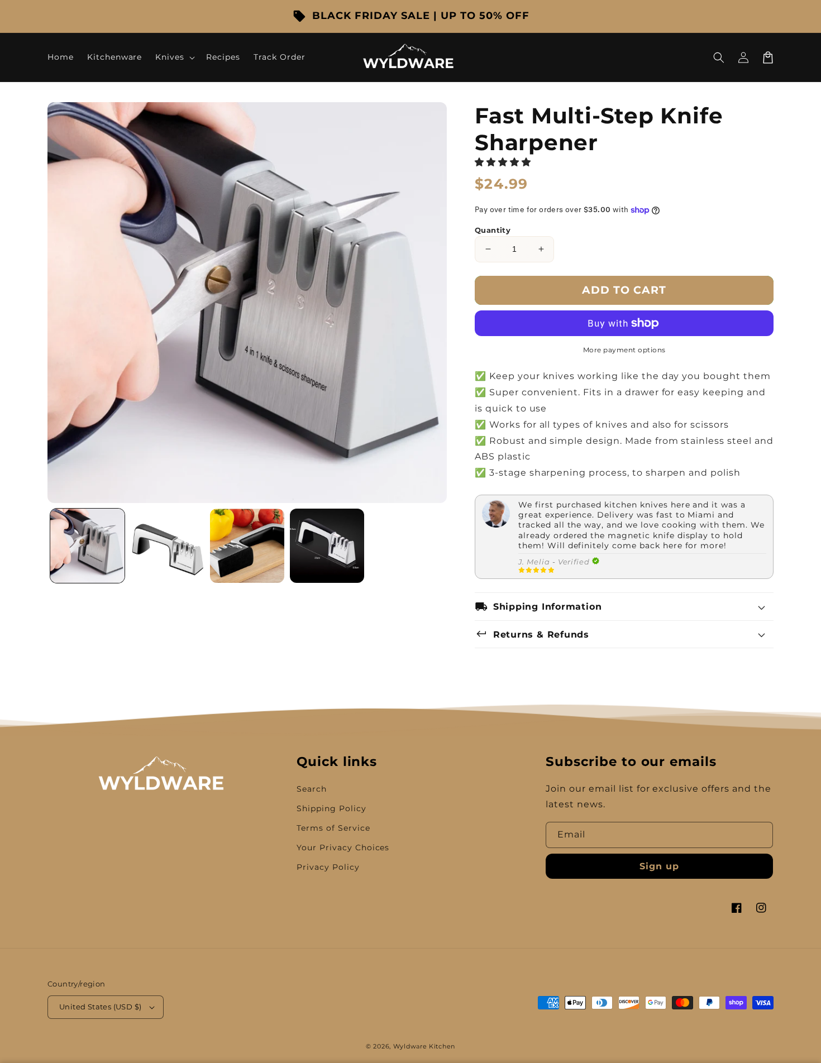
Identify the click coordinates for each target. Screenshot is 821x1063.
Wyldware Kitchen (424, 1046)
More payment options (624, 350)
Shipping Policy (331, 808)
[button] (719, 57)
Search (312, 789)
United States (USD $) (100, 1006)
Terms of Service (333, 828)
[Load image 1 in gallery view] (87, 546)
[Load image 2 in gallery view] (167, 546)
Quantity (492, 230)
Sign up (659, 866)
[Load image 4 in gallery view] (327, 546)
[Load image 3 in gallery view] (247, 546)
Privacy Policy (328, 867)
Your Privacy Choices (343, 847)
